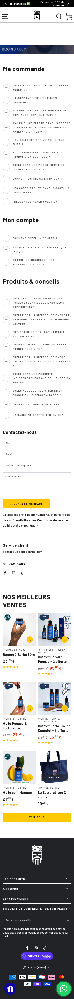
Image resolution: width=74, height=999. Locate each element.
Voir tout (37, 817)
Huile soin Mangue (17, 792)
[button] (59, 16)
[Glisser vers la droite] (67, 3)
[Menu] (5, 16)
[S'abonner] (69, 920)
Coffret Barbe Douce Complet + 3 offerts (54, 728)
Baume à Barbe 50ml (19, 654)
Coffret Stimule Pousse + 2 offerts (52, 659)
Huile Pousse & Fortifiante (15, 725)
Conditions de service (52, 520)
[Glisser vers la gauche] (6, 3)
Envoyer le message (26, 503)
